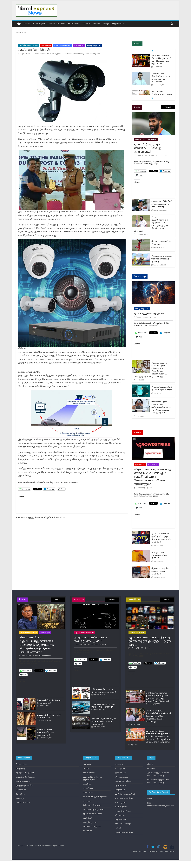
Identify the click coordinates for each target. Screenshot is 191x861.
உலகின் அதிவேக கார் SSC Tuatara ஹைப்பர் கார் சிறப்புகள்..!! (104, 721)
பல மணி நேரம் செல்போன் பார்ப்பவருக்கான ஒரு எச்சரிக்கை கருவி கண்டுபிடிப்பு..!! (162, 407)
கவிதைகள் (121, 802)
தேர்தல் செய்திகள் (25, 772)
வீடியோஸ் (120, 815)
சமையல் (119, 764)
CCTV (64, 53)
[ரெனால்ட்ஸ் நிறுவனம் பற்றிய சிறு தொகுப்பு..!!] (81, 702)
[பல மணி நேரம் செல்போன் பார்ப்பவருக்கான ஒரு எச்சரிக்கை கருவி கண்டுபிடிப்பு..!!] (141, 401)
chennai (69, 53)
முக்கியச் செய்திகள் (124, 832)
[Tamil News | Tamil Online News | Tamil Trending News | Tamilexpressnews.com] (19, 24)
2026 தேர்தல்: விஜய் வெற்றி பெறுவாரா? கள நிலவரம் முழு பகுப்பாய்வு (161, 59)
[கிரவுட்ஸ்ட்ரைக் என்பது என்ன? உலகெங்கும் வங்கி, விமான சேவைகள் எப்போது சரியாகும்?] (153, 439)
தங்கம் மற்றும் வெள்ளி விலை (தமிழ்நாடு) (158, 774)
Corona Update (21, 764)
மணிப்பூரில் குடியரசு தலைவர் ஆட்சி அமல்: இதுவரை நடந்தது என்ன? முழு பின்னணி (157, 697)
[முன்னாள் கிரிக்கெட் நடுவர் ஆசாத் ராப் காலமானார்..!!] (141, 200)
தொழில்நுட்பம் (93, 45)
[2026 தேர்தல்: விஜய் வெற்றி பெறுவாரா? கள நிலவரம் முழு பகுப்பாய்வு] (141, 56)
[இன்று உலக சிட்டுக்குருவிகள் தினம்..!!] (141, 551)
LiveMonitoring (78, 53)
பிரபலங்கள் (121, 819)
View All (168, 107)
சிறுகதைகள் (121, 777)
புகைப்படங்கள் (23, 802)
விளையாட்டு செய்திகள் (57, 23)
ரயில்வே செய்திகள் (25, 777)
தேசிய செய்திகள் (137, 632)
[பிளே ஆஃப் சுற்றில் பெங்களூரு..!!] (141, 240)
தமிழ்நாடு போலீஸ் (24, 785)
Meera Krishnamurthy (159, 155)
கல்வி (118, 828)
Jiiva (154, 317)
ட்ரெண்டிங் (79, 45)
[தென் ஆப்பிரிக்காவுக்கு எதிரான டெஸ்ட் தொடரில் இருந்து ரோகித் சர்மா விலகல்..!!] (141, 216)
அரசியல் (27, 23)
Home (135, 851)
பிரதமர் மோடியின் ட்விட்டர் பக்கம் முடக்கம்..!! (160, 571)
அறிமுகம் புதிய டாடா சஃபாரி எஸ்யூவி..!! (90, 639)
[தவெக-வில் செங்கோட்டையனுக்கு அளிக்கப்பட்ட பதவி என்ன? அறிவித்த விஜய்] (141, 92)
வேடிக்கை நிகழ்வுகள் (93, 809)
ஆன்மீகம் (87, 818)
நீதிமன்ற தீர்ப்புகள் (92, 805)
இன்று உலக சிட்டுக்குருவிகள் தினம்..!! (159, 555)
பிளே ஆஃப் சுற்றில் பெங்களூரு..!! (161, 243)
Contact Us (143, 851)
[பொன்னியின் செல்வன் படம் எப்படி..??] (26, 713)
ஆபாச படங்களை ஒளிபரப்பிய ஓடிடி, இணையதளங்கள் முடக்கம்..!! (161, 538)
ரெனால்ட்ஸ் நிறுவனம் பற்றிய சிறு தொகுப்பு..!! (103, 705)
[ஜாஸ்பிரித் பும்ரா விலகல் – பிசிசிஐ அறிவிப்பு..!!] (153, 114)
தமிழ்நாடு (20, 768)
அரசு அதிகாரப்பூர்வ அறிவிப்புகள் (92, 778)
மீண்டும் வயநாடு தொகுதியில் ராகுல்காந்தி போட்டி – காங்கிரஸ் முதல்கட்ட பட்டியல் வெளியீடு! (159, 716)
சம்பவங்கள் (89, 772)
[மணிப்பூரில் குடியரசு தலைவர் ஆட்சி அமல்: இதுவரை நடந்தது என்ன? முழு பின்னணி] (135, 691)
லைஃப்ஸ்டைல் (23, 781)
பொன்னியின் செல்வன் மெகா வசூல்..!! (49, 702)
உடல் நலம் (97, 23)
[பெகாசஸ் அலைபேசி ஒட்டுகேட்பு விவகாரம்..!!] (141, 386)
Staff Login (164, 851)
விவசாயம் (88, 792)
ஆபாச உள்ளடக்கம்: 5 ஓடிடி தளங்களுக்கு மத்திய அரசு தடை (149, 641)
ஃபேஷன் (87, 830)
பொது (86, 768)
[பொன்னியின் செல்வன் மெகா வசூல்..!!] (26, 698)
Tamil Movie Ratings (123, 823)
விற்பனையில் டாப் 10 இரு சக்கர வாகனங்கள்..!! (103, 691)
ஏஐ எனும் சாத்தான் (149, 313)
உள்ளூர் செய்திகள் (118, 23)
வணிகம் (87, 784)
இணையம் (46, 45)
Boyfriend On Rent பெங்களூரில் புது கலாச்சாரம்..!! (45, 732)
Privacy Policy (153, 851)
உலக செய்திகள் (73, 23)
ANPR (52, 53)
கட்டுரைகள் (86, 23)
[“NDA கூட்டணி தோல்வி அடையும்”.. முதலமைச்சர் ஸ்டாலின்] (141, 74)
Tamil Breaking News (92, 53)
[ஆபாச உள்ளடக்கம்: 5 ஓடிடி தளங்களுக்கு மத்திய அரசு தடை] (150, 605)
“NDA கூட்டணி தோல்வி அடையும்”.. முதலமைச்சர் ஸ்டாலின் (161, 77)
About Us (150, 764)
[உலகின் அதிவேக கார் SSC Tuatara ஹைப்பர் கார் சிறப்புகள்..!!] (81, 717)
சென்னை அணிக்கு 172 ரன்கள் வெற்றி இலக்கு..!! (161, 259)
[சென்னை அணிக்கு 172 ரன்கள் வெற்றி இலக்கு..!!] (141, 255)
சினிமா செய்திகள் (39, 23)
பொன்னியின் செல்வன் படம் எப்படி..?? (49, 716)
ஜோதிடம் (20, 794)
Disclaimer (151, 768)
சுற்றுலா (87, 801)
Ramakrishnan (40, 53)
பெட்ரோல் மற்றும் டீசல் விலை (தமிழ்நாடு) (158, 781)
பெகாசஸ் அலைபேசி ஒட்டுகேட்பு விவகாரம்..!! (162, 389)
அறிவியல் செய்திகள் (28, 45)
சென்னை (21, 789)
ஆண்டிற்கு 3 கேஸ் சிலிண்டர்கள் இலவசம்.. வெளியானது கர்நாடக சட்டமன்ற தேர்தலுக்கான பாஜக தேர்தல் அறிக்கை (158, 737)
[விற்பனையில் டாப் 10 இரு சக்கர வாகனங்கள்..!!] (81, 687)
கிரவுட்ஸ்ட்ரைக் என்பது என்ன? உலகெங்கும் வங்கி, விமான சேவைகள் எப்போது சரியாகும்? (153, 477)
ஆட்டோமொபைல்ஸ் (84, 632)
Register (172, 851)
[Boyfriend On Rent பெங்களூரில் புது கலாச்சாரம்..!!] (26, 728)
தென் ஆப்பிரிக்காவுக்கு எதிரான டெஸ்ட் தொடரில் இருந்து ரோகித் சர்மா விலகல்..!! (151, 224)
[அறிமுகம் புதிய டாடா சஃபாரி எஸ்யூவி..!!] (95, 605)
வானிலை (88, 788)
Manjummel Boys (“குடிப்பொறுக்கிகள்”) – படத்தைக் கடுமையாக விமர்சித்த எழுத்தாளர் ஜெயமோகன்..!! (37, 645)
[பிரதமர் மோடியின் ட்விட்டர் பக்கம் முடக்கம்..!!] (141, 567)
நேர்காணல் (120, 785)
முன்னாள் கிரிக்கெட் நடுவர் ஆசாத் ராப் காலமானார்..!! (161, 204)
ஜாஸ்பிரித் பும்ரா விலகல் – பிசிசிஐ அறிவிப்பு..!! (147, 148)
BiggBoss (58, 53)
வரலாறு (106, 23)
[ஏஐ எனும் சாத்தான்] (153, 283)
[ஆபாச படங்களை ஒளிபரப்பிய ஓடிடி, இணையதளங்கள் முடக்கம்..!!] (141, 533)
